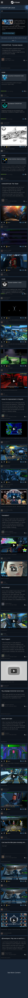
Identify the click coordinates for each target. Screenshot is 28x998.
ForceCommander (7, 933)
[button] (14, 27)
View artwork (5, 151)
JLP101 (5, 95)
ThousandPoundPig (7, 510)
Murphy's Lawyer (7, 250)
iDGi (4, 150)
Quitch (6, 415)
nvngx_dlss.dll (6, 486)
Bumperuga (6, 685)
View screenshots (6, 251)
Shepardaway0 (6, 297)
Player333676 (8, 953)
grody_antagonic (9, 531)
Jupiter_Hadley (6, 558)
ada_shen (7, 655)
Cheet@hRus (8, 58)
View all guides (6, 96)
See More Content (14, 973)
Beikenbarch (6, 789)
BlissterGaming (6, 465)
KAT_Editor (6, 321)
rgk (4, 393)
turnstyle (5, 274)
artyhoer (5, 813)
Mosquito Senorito (9, 704)
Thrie (6, 199)
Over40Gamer (6, 441)
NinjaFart (7, 733)
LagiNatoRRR (6, 122)
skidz (4, 178)
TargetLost (5, 226)
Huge (4, 582)
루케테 (4, 633)
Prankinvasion (8, 603)
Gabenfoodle (8, 856)
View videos (5, 395)
